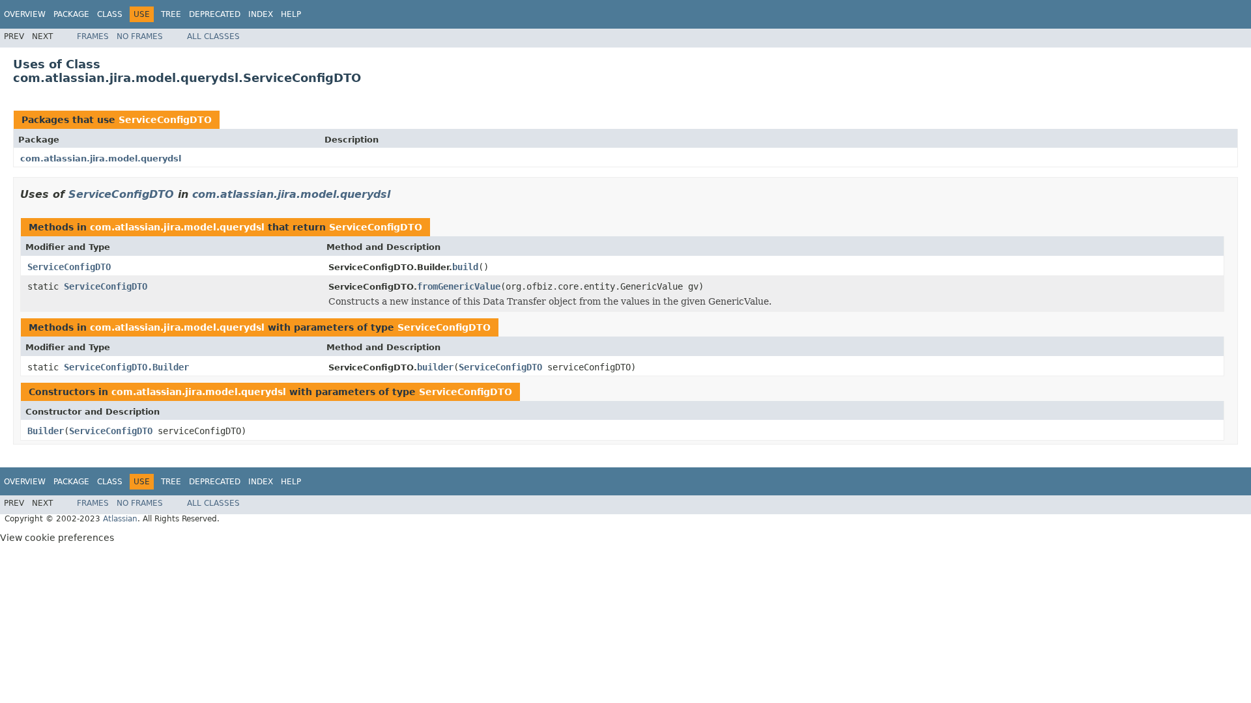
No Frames (140, 36)
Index (260, 14)
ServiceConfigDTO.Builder (126, 367)
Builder (45, 431)
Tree (171, 14)
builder (435, 367)
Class (109, 14)
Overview (25, 14)
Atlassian (120, 518)
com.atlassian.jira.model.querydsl (100, 158)
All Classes (213, 36)
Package (71, 14)
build (465, 267)
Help (291, 14)
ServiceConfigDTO (165, 120)
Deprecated (214, 14)
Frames (93, 36)
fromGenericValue (458, 286)
